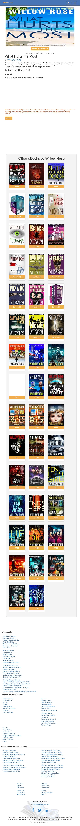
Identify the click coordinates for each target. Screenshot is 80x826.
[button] (8, 118)
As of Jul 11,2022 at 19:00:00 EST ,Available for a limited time (24, 78)
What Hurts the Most (21, 56)
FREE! (8, 74)
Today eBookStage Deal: (17, 70)
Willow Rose (14, 59)
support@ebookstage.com (41, 804)
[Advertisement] (40, 93)
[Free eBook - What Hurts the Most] (40, 26)
